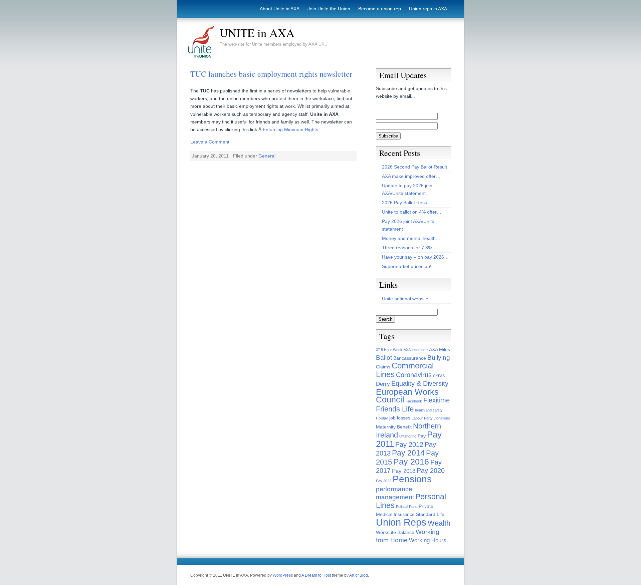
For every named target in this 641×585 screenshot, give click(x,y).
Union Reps (401, 522)
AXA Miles (439, 349)
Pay (422, 435)
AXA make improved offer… (411, 176)
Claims (383, 366)
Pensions (412, 479)
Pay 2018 (403, 471)
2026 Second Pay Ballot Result (414, 167)
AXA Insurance (416, 350)
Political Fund (406, 507)
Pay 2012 (409, 444)
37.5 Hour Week (389, 350)
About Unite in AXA (279, 8)
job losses (399, 417)
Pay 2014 (408, 453)
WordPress (283, 575)
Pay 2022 (383, 481)
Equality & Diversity (419, 383)
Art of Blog (358, 575)
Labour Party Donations (431, 418)
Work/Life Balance (395, 532)
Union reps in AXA (428, 8)
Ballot (384, 357)
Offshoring (407, 436)
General (266, 156)
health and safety (429, 410)
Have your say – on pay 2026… (415, 257)
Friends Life (395, 409)
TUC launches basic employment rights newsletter (271, 73)
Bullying (438, 357)
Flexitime (436, 400)
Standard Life (430, 514)
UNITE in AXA (257, 32)
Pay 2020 (431, 470)
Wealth (439, 523)
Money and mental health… (411, 238)
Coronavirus (414, 374)
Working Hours (427, 540)
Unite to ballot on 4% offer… (411, 212)
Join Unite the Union (328, 8)
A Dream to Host (316, 575)
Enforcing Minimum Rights (290, 129)
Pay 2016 (411, 461)
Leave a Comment (209, 141)
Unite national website (405, 298)
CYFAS (439, 376)
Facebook (414, 401)
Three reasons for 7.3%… (409, 247)
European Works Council (407, 395)
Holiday (382, 418)
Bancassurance (409, 358)
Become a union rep (379, 8)
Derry (383, 384)
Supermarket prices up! (406, 266)
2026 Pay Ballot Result (406, 202)
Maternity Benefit (394, 426)
